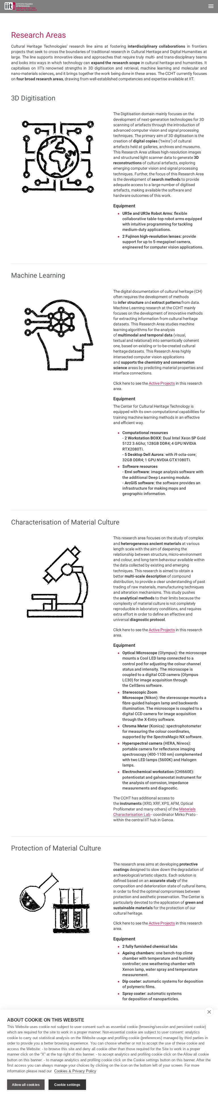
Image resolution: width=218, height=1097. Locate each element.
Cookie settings (67, 1085)
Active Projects (162, 383)
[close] (209, 1011)
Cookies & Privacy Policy (75, 1071)
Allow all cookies (26, 1085)
